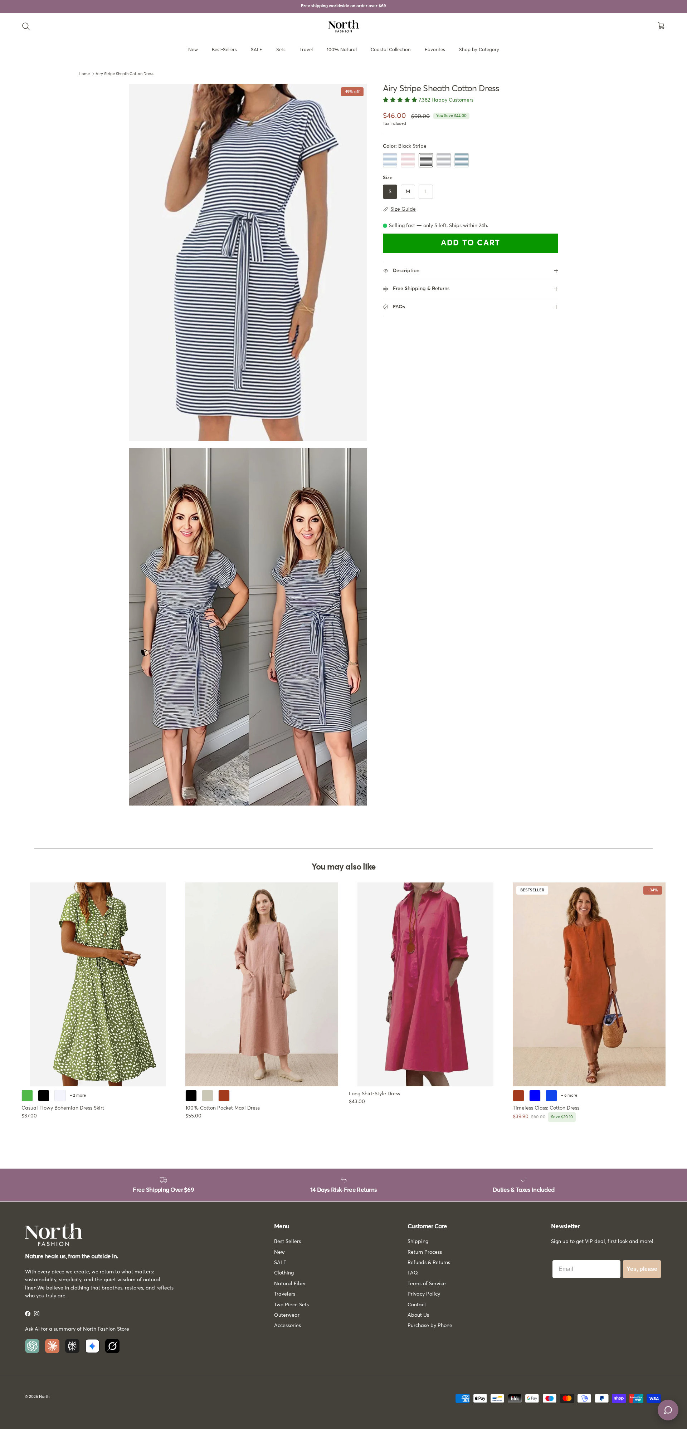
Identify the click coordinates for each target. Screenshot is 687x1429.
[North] (343, 26)
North (44, 1397)
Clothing (284, 1273)
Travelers (284, 1294)
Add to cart (470, 243)
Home (84, 74)
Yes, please (642, 1269)
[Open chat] (668, 1410)
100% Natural (342, 50)
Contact (417, 1304)
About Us (418, 1315)
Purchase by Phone (430, 1325)
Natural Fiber (290, 1283)
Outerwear (286, 1315)
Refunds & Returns (429, 1262)
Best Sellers (287, 1241)
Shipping (418, 1241)
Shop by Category (479, 50)
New (193, 50)
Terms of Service (427, 1283)
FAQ (413, 1273)
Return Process (425, 1252)
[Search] (25, 26)
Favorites (435, 50)
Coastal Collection (391, 50)
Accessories (287, 1325)
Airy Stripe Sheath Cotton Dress (125, 74)
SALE (256, 50)
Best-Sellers (224, 50)
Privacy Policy (424, 1294)
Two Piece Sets (291, 1304)
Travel (306, 50)
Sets (281, 50)
